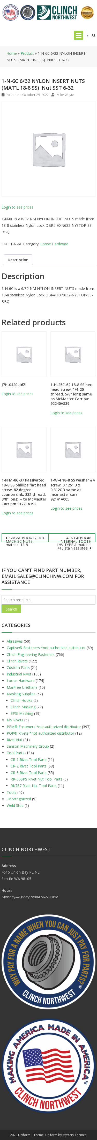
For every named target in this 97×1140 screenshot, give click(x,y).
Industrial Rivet (19, 674)
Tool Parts (15, 752)
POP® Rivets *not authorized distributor (40, 733)
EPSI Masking (22, 713)
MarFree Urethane (22, 687)
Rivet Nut (14, 739)
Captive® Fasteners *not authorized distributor (46, 647)
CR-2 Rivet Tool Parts (29, 766)
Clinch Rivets (17, 661)
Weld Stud (15, 805)
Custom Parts (18, 667)
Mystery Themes (74, 1135)
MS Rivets (15, 719)
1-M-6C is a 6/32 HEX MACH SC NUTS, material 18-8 (25, 538)
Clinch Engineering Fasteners (31, 654)
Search (11, 609)
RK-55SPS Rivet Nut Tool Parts (36, 779)
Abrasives (15, 641)
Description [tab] (18, 259)
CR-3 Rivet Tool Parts (29, 772)
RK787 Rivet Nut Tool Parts (34, 785)
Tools (11, 792)
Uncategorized (19, 798)
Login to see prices (17, 207)
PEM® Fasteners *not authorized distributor (44, 726)
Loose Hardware (54, 243)
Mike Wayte (65, 94)
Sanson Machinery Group (28, 746)
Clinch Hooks (21, 700)
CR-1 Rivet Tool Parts (29, 759)
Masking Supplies (21, 693)
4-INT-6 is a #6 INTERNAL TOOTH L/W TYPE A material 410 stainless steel (74, 538)
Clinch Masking (23, 706)
